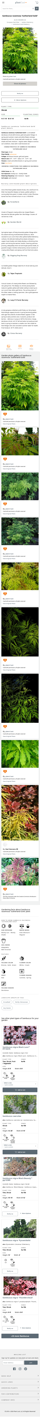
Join (31, 1363)
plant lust (9, 419)
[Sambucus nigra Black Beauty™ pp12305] (20, 1184)
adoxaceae (13, 154)
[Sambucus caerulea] (20, 1122)
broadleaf (6, 1002)
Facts (20, 348)
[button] (33, 8)
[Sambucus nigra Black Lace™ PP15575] (20, 1056)
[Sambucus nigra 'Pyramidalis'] (20, 1243)
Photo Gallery (8, 349)
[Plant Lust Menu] (3, 2)
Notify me (20, 93)
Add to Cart (21, 1090)
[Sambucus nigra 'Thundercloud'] (20, 1301)
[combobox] (20, 1083)
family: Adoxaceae (21, 1002)
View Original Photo (9, 424)
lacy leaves (8, 163)
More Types (31, 349)
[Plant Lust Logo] (21, 2)
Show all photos (20, 84)
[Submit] (37, 8)
